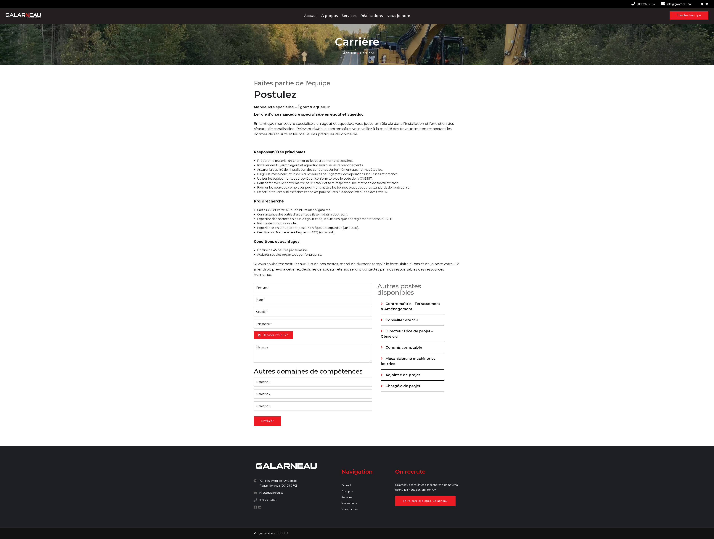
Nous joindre (398, 16)
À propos (329, 16)
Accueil (311, 16)
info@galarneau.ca (679, 4)
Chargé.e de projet (402, 386)
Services (349, 16)
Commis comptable (403, 347)
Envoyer (267, 421)
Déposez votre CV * (275, 335)
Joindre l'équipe (689, 15)
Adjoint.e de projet (402, 375)
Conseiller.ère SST (402, 320)
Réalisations (371, 16)
